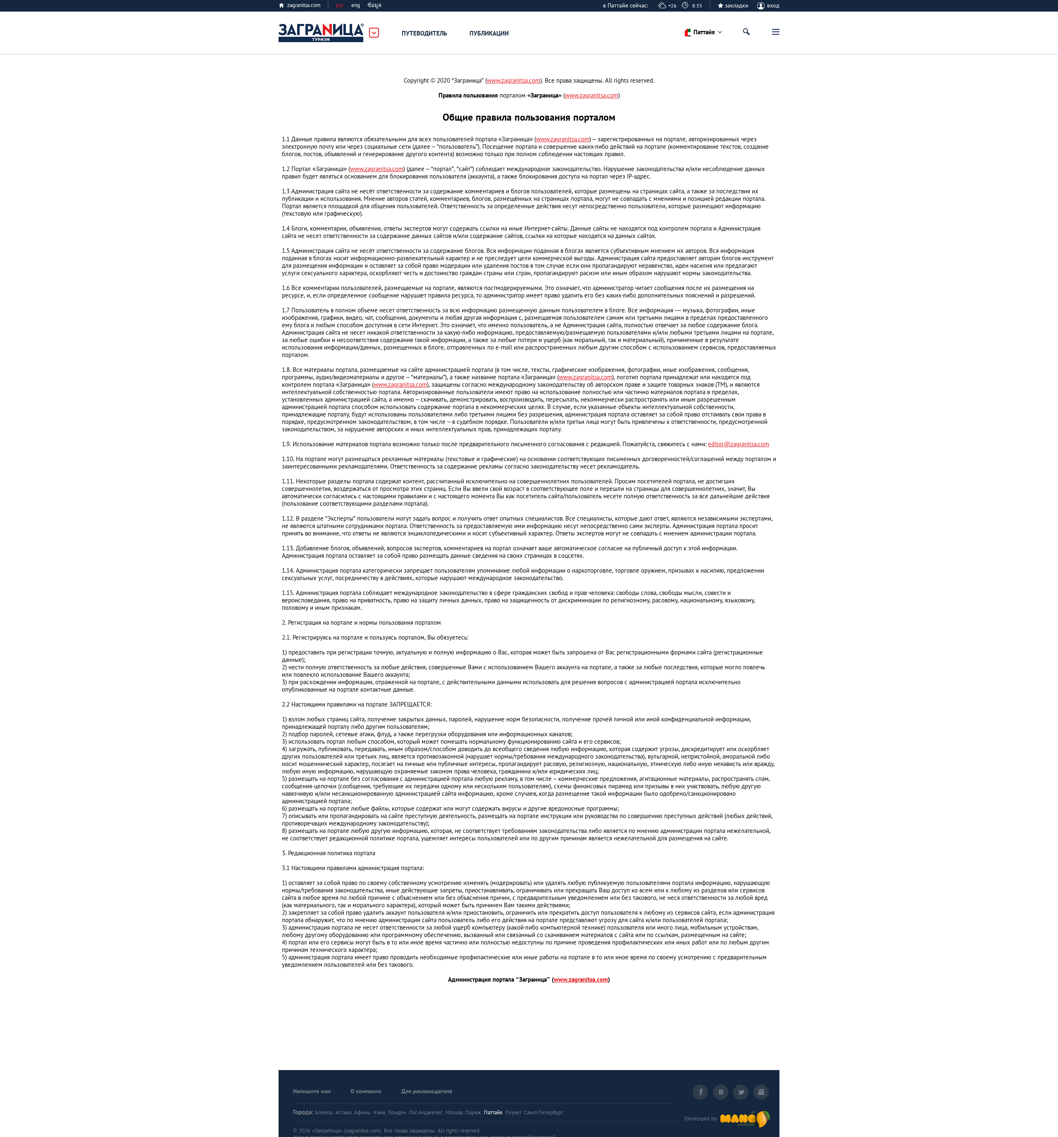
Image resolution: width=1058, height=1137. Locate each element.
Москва (454, 1112)
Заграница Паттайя (322, 33)
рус (340, 5)
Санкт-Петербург (543, 1112)
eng (355, 5)
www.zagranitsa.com (513, 80)
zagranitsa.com (304, 5)
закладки (736, 5)
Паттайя (493, 1112)
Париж (473, 1112)
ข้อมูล (374, 5)
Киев (379, 1112)
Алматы (324, 1112)
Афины (362, 1112)
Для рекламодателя (426, 1091)
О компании (365, 1091)
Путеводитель (424, 33)
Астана (343, 1112)
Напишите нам (312, 1091)
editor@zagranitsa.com (738, 444)
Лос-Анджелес (426, 1112)
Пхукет (513, 1112)
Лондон (397, 1112)
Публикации (489, 33)
